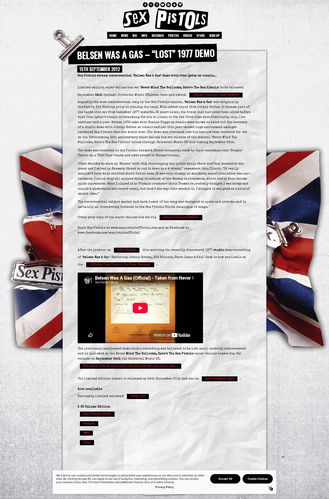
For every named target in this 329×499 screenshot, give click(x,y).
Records (158, 35)
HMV (86, 433)
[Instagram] (156, 4)
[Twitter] (151, 4)
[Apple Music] (174, 4)
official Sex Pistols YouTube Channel (120, 264)
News (124, 35)
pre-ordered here (219, 378)
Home (113, 35)
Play (87, 442)
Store (201, 35)
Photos (173, 35)
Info (144, 35)
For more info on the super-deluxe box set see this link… (130, 366)
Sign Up (214, 35)
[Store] (180, 4)
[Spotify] (168, 4)
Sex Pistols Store (97, 414)
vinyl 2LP (137, 396)
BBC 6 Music (126, 250)
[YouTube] (162, 4)
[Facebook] (145, 4)
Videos (187, 35)
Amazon (89, 423)
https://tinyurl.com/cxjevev (216, 95)
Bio (134, 35)
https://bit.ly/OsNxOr (181, 217)
